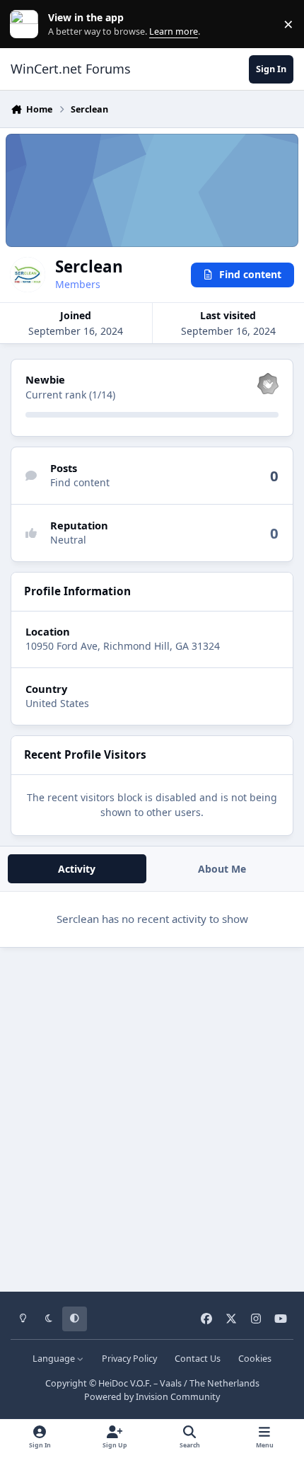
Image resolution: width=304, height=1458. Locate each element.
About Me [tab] (222, 869)
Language (55, 1359)
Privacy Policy (129, 1359)
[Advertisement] (152, 1115)
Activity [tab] (76, 869)
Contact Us (198, 1359)
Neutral (68, 539)
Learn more (27, 24)
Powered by (152, 1397)
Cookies (254, 1359)
